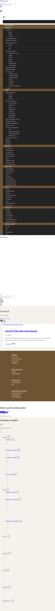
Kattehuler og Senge (10, 125)
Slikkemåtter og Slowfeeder (14, 131)
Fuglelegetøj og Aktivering (11, 195)
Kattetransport (8, 141)
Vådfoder (10, 34)
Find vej (15, 363)
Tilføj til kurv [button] (8, 344)
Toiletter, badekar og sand (11, 180)
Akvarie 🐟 (5, 587)
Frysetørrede (11, 111)
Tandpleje (10, 55)
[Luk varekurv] (1, 424)
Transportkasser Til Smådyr (11, 184)
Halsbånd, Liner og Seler (11, 450)
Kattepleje (8, 139)
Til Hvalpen (8, 87)
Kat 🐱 (4, 489)
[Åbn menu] (1, 304)
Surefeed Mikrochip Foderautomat (21, 331)
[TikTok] (7, 413)
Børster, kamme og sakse (13, 53)
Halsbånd (10, 44)
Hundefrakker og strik (13, 73)
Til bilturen (11, 79)
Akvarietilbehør (9, 213)
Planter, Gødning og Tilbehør (11, 219)
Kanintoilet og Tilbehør (10, 160)
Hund (7, 228)
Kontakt (14, 371)
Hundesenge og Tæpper (10, 69)
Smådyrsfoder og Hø (10, 168)
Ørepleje (10, 59)
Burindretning (8, 176)
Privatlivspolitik (16, 395)
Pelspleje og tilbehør (12, 63)
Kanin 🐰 (5, 536)
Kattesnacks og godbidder (12, 499)
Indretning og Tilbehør (10, 154)
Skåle (10, 129)
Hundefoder (8, 439)
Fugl (7, 234)
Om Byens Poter (16, 382)
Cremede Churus (12, 109)
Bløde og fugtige (12, 105)
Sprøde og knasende (13, 102)
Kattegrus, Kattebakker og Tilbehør (12, 119)
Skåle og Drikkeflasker (10, 156)
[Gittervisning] (1, 321)
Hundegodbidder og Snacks (11, 38)
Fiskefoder (8, 209)
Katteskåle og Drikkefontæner (12, 521)
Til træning (11, 83)
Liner (10, 46)
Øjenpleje (10, 57)
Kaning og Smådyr (9, 232)
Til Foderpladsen (9, 197)
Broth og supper (12, 113)
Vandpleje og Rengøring (10, 221)
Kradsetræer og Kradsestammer (12, 123)
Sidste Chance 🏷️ (7, 600)
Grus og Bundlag (9, 217)
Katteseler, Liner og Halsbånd (11, 137)
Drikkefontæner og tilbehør (14, 133)
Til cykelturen (11, 81)
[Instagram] (3, 413)
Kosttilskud (11, 36)
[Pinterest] (5, 413)
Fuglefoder (8, 189)
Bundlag (7, 158)
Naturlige (10, 107)
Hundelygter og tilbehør (13, 75)
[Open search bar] (0, 295)
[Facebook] (1, 413)
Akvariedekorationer (10, 215)
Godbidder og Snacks (10, 150)
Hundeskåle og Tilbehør (10, 67)
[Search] (1, 6)
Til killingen (8, 143)
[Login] (27, 11)
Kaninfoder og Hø (9, 148)
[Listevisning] (4, 321)
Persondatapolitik (16, 397)
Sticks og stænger (12, 115)
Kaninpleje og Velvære (10, 162)
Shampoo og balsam (12, 65)
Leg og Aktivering (9, 152)
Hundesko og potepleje (13, 77)
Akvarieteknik (8, 211)
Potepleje (10, 61)
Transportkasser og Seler (10, 164)
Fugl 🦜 (4, 570)
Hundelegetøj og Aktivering (11, 40)
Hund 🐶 (5, 437)
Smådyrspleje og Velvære (11, 182)
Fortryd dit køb (16, 373)
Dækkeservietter (12, 135)
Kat (6, 230)
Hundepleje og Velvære (11, 457)
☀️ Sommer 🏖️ (9, 25)
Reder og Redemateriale (10, 203)
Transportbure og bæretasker (14, 85)
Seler (10, 48)
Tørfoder (10, 32)
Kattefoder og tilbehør (11, 492)
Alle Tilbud (8, 226)
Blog (13, 384)
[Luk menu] (0, 432)
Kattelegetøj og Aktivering (11, 121)
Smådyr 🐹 (5, 553)
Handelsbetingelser (17, 393)
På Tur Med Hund (10, 474)
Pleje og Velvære (9, 205)
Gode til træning (12, 117)
